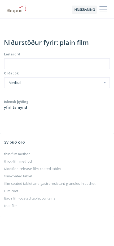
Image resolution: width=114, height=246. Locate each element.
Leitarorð (12, 54)
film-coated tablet (18, 176)
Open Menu (103, 9)
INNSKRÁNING (84, 9)
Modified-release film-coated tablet (32, 168)
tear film (10, 205)
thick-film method (18, 161)
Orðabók (11, 73)
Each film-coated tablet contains (29, 198)
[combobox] (57, 82)
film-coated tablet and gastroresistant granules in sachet (49, 183)
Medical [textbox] (15, 83)
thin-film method (17, 154)
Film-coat (11, 190)
